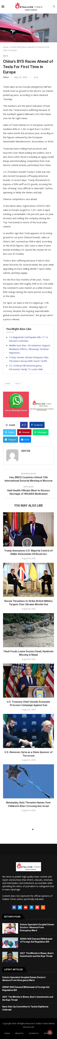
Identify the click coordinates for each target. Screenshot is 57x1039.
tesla (17, 383)
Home (6, 47)
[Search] (53, 6)
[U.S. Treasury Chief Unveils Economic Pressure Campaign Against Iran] (28, 681)
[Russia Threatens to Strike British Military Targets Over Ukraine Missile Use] (28, 580)
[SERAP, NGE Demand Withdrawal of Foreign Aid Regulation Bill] (10, 942)
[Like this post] (25, 425)
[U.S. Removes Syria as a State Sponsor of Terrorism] (28, 731)
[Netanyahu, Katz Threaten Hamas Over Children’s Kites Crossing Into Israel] (28, 781)
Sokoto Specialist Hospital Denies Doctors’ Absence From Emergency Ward (37, 927)
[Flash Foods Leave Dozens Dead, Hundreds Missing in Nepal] (28, 630)
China (7, 383)
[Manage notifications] (49, 1032)
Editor (6, 77)
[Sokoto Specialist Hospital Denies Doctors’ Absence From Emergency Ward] (10, 928)
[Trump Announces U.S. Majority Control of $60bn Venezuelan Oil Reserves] (28, 529)
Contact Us (34, 1033)
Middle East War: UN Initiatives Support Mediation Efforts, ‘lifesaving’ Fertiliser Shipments (29, 349)
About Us (19, 1033)
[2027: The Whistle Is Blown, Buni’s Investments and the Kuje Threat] (10, 957)
